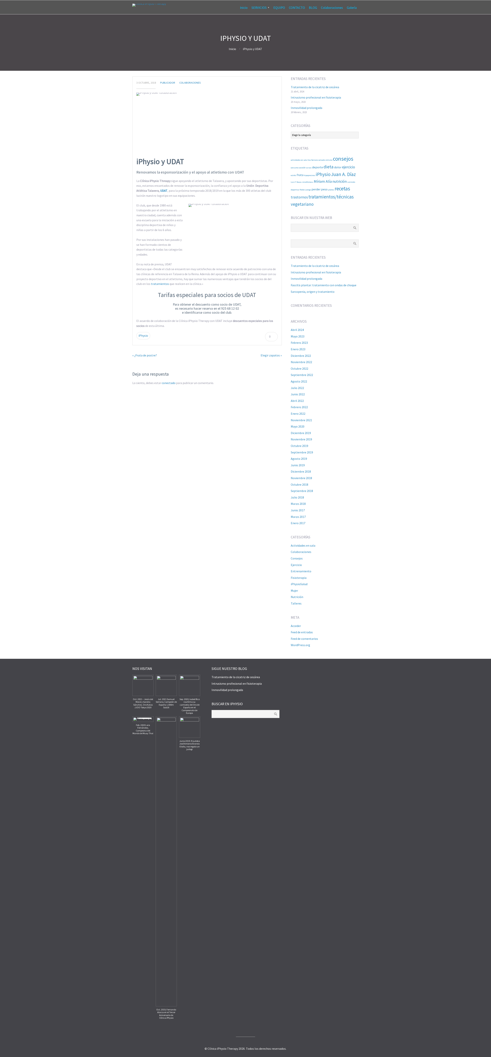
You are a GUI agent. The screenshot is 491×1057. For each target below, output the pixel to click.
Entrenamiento (301, 571)
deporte (317, 167)
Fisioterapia (298, 578)
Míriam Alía (323, 181)
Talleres (296, 603)
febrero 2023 (299, 343)
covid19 (302, 167)
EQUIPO (279, 8)
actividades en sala (299, 160)
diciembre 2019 (301, 433)
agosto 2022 (299, 381)
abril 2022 (297, 401)
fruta (300, 175)
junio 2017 (298, 510)
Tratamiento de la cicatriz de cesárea (315, 87)
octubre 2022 (299, 368)
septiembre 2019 (302, 452)
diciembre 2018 (301, 471)
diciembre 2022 (301, 356)
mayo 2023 (297, 336)
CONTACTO (297, 8)
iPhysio (143, 335)
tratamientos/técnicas (331, 197)
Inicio (244, 8)
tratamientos (160, 284)
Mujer (294, 590)
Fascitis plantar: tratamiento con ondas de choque (323, 285)
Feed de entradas (302, 632)
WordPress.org (300, 645)
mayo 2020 (297, 426)
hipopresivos (309, 175)
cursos (308, 167)
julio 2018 (297, 497)
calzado (321, 160)
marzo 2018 (298, 504)
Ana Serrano (312, 160)
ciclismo (328, 160)
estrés (293, 175)
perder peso (319, 189)
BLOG (313, 8)
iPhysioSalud (299, 584)
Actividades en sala (303, 545)
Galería (352, 8)
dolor (337, 167)
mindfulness (307, 182)
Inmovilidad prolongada (306, 108)
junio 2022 (298, 394)
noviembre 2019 (301, 439)
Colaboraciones (332, 8)
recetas (342, 188)
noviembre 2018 (301, 478)
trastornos (299, 197)
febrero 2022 (299, 407)
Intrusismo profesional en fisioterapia (316, 97)
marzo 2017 (298, 517)
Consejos (297, 558)
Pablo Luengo (305, 189)
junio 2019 (298, 465)
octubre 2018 (299, 484)
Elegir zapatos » (271, 355)
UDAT (163, 190)
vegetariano (302, 204)
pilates (331, 189)
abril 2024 (297, 330)
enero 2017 (298, 523)
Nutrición (297, 597)
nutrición (339, 181)
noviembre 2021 (301, 420)
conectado (168, 383)
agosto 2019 (299, 459)
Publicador (167, 82)
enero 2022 (298, 413)
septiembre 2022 (302, 375)
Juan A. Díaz (343, 174)
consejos (343, 158)
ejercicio (348, 167)
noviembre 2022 (301, 362)
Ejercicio (296, 565)
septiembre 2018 (302, 491)
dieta (329, 166)
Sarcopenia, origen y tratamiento (312, 292)
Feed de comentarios (304, 639)
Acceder (296, 626)
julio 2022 (297, 388)
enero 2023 (298, 349)
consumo (294, 167)
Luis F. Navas (296, 182)
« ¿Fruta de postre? (144, 355)
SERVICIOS (259, 8)
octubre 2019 (299, 446)
